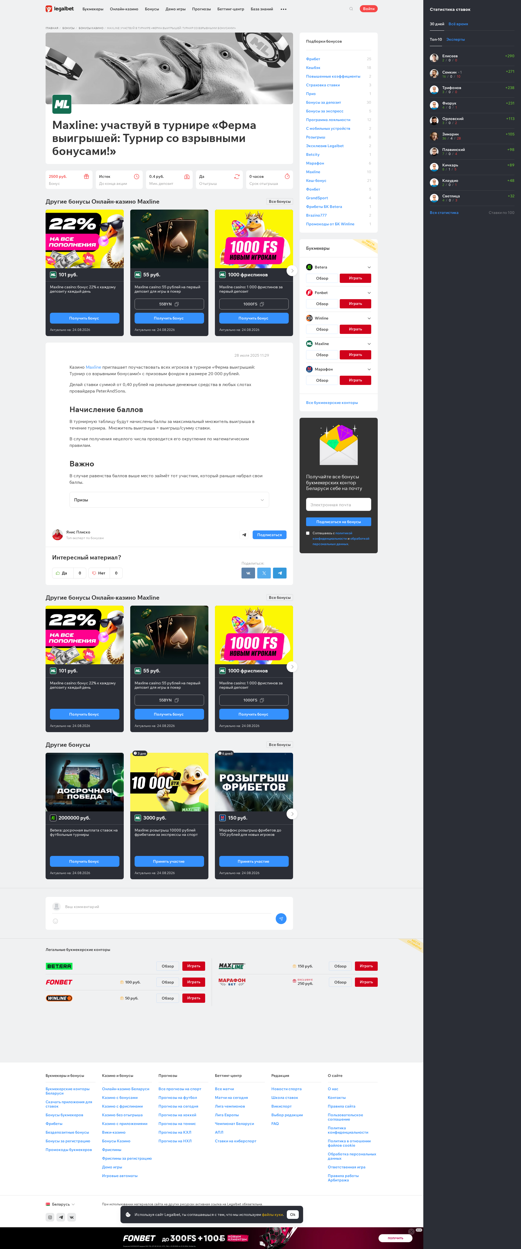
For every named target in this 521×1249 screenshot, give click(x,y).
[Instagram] (50, 1217)
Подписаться (269, 534)
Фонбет (338, 189)
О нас (333, 1088)
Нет (107, 573)
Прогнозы (201, 9)
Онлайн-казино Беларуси (125, 1088)
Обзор (322, 278)
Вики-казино (114, 1132)
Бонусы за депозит (338, 102)
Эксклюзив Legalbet (338, 146)
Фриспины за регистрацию (127, 1158)
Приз (338, 93)
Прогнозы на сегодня (178, 1106)
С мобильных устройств (338, 128)
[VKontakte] (71, 1217)
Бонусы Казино (116, 1141)
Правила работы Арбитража (343, 1177)
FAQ (275, 1123)
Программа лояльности (338, 120)
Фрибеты (54, 1123)
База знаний (262, 9)
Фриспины (111, 1149)
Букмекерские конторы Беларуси (68, 1091)
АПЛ (219, 1132)
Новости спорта (286, 1088)
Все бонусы (280, 201)
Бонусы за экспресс (338, 111)
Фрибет (338, 59)
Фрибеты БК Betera (338, 206)
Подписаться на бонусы (338, 521)
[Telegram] (60, 1217)
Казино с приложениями (124, 1123)
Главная (52, 28)
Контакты (337, 1097)
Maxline (338, 172)
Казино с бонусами (120, 1097)
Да (71, 573)
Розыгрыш (338, 137)
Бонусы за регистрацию (68, 1141)
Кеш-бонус (338, 180)
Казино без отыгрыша (122, 1114)
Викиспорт (281, 1106)
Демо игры (176, 9)
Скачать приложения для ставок (69, 1104)
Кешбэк (338, 67)
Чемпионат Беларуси (234, 1123)
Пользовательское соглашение (345, 1117)
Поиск (351, 9)
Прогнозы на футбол (177, 1097)
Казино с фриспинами (122, 1106)
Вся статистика (444, 212)
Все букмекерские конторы (332, 402)
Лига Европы (227, 1114)
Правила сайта (341, 1106)
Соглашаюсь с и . (341, 538)
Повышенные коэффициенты (338, 76)
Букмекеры (92, 9)
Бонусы (152, 9)
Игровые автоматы (120, 1175)
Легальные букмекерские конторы (78, 949)
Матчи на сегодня (231, 1097)
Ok (293, 1214)
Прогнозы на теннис (177, 1123)
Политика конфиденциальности (348, 1130)
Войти (368, 8)
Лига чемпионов (230, 1106)
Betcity (338, 154)
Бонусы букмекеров (64, 1114)
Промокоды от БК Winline (338, 224)
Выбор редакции (287, 1114)
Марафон (338, 163)
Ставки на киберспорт (235, 1141)
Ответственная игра (347, 1167)
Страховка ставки (338, 85)
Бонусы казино (91, 28)
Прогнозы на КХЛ (174, 1132)
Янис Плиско (78, 532)
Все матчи (224, 1088)
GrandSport (338, 198)
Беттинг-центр (230, 9)
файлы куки (272, 1214)
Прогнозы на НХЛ (175, 1141)
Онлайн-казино (124, 9)
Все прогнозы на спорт (179, 1088)
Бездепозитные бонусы (67, 1132)
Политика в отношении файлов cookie (349, 1143)
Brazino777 (338, 215)
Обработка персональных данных (352, 1156)
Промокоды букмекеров (69, 1149)
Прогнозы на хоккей (177, 1114)
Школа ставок (284, 1097)
